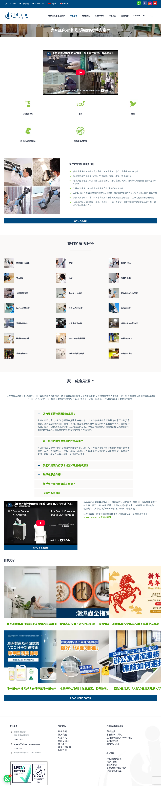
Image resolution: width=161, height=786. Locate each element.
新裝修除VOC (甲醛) (116, 768)
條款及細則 (63, 741)
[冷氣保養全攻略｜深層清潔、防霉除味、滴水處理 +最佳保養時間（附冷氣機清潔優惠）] (93, 656)
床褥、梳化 (112, 762)
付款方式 (62, 738)
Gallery (45, 592)
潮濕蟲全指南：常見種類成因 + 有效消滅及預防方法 (90, 592)
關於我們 (62, 734)
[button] (151, 16)
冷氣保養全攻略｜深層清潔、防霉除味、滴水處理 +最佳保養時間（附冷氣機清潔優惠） (90, 656)
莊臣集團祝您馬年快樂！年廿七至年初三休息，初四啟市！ (143, 592)
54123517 (18, 748)
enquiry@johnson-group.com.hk (27, 744)
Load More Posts (80, 698)
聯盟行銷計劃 (64, 747)
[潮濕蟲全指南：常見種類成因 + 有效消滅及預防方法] (93, 592)
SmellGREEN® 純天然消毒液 (97, 517)
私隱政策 (62, 750)
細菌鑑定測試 (113, 744)
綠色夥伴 (62, 744)
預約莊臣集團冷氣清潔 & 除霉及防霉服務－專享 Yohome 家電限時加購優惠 (37, 592)
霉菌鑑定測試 (113, 741)
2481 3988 (18, 740)
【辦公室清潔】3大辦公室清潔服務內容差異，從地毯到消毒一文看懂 (143, 656)
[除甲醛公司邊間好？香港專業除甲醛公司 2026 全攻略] (41, 656)
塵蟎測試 (111, 731)
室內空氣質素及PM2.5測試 (119, 738)
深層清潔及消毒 (114, 771)
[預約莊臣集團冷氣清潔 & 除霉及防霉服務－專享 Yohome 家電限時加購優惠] (41, 592)
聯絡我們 (62, 731)
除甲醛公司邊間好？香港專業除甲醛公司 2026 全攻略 (37, 656)
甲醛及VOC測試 (114, 734)
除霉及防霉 (112, 765)
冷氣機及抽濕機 (114, 759)
